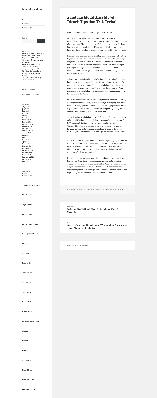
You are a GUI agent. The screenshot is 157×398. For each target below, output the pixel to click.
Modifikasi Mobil (32, 9)
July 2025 (25, 135)
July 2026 (25, 109)
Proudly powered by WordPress (78, 246)
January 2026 (26, 122)
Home (24, 20)
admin (87, 190)
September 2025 (28, 131)
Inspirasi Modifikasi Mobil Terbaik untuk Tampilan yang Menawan (32, 60)
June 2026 (25, 111)
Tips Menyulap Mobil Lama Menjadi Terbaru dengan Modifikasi (31, 73)
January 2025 (26, 148)
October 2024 (27, 155)
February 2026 (27, 120)
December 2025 (27, 124)
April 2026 (25, 115)
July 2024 (25, 161)
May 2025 (25, 139)
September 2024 (28, 157)
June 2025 (25, 137)
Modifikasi (26, 24)
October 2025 (27, 129)
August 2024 (26, 159)
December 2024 (27, 150)
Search (24, 38)
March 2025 (26, 144)
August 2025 (26, 133)
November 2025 (27, 126)
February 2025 (27, 146)
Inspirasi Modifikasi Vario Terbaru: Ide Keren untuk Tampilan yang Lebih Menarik (32, 66)
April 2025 (25, 142)
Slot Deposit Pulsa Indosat (31, 185)
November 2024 (27, 153)
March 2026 (26, 118)
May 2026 (25, 113)
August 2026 (26, 107)
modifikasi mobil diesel (115, 190)
